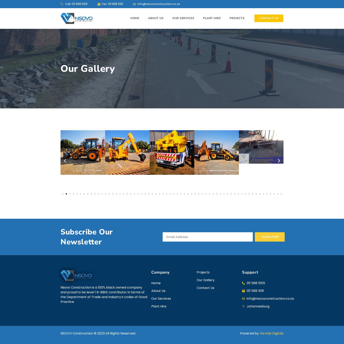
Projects (237, 18)
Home (134, 18)
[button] (65, 160)
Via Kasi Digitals (271, 333)
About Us (155, 18)
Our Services (183, 18)
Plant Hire (212, 18)
